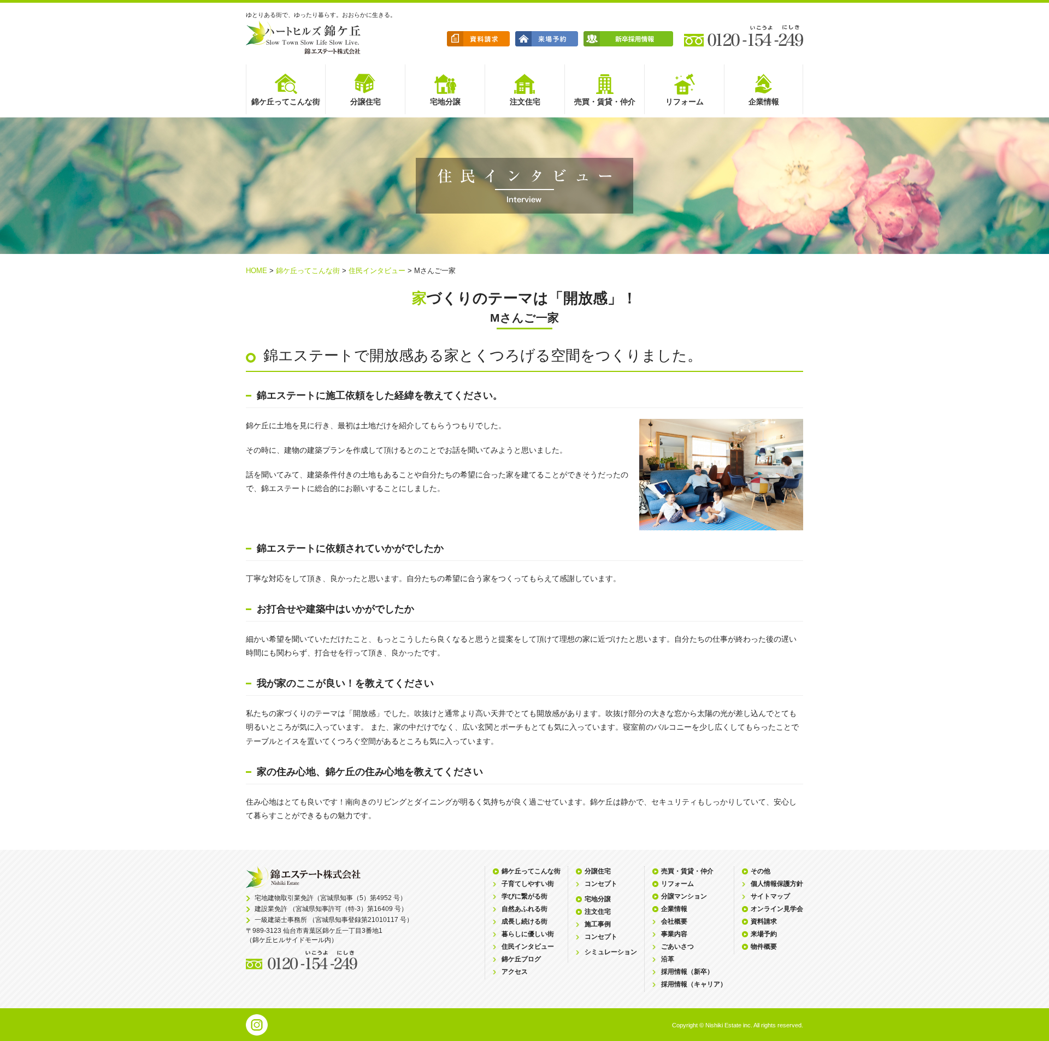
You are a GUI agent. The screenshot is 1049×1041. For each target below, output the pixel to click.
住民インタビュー (377, 271)
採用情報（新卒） (687, 971)
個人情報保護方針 (777, 884)
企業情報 (674, 909)
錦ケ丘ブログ (521, 959)
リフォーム (677, 884)
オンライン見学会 (777, 909)
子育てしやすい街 (528, 884)
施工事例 (598, 924)
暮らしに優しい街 (528, 934)
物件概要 (764, 946)
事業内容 (674, 934)
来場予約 (764, 934)
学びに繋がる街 (524, 896)
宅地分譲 (598, 899)
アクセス (515, 971)
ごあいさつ (677, 946)
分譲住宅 (598, 871)
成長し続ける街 (524, 921)
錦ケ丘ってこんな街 (308, 271)
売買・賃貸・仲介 (687, 871)
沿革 (667, 959)
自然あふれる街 (524, 909)
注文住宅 (598, 911)
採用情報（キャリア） (694, 984)
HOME (256, 271)
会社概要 (674, 921)
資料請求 (764, 921)
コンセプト (601, 884)
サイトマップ (770, 896)
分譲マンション (684, 896)
